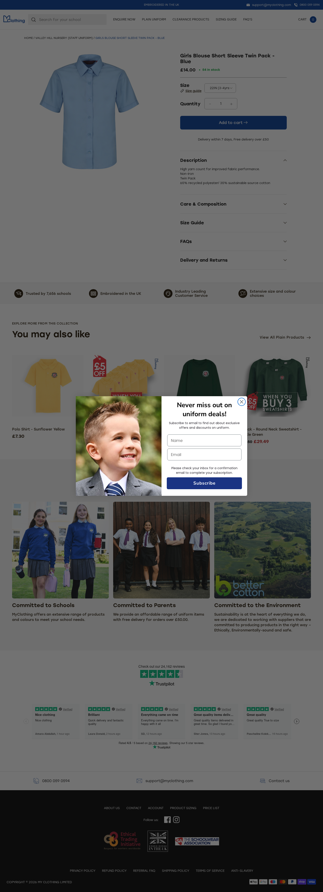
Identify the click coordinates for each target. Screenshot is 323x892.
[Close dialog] (241, 402)
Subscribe (204, 483)
